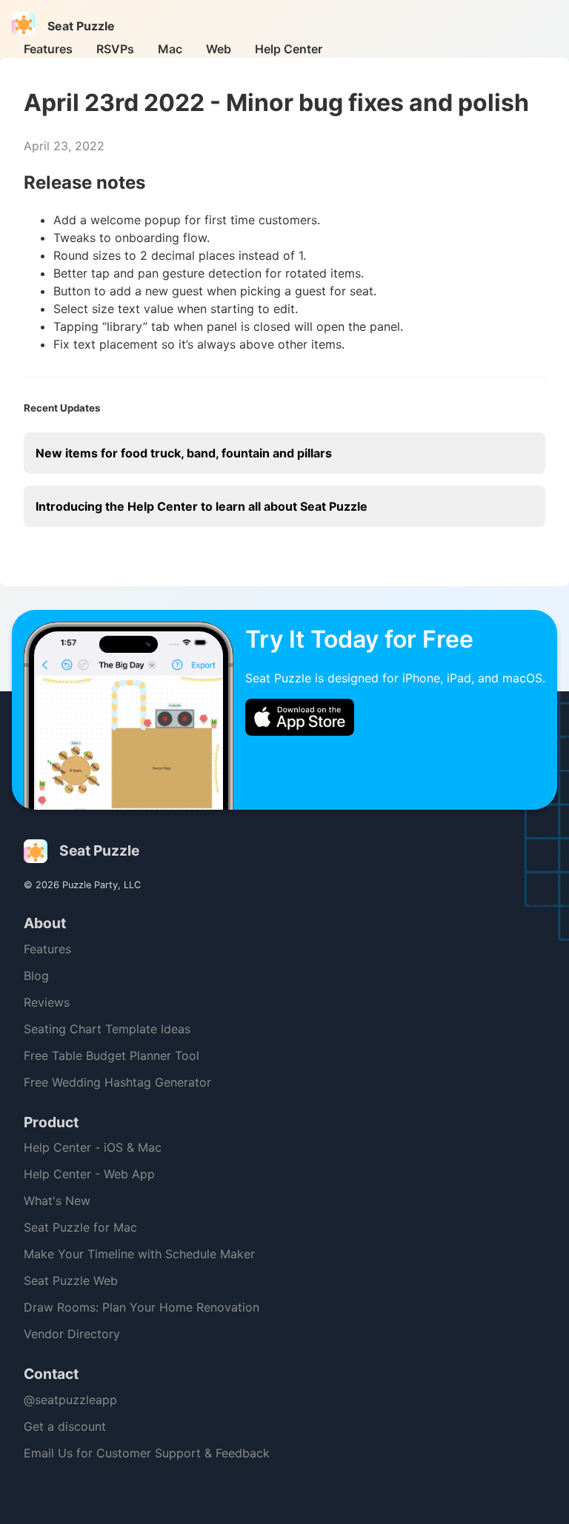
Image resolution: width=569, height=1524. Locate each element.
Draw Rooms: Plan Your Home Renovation (141, 1307)
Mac (170, 48)
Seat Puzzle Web (71, 1280)
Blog (36, 975)
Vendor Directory (72, 1333)
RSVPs (115, 48)
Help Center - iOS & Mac (93, 1147)
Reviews (47, 1002)
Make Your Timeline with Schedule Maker (139, 1253)
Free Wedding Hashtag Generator (117, 1082)
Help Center (288, 48)
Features (48, 48)
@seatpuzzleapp (70, 1399)
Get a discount (65, 1426)
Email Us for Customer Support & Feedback (147, 1453)
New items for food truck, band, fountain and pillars (184, 453)
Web (218, 48)
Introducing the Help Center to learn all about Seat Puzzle (201, 506)
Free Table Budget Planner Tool (111, 1055)
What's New (57, 1200)
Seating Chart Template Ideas (107, 1028)
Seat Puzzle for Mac (80, 1227)
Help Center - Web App (89, 1174)
